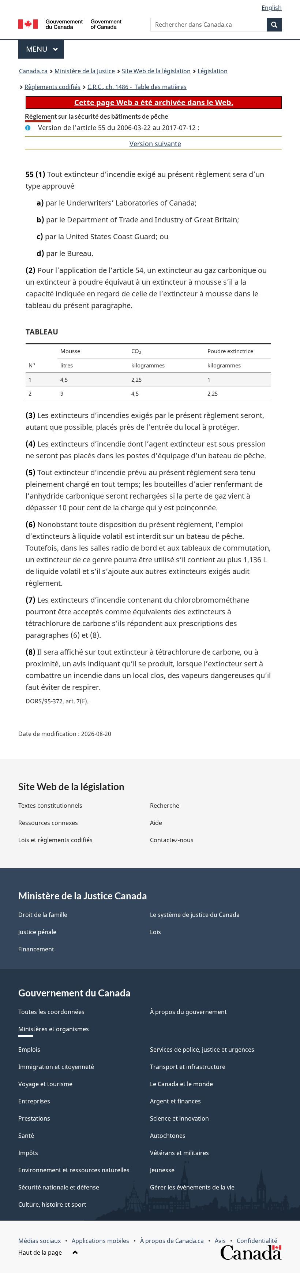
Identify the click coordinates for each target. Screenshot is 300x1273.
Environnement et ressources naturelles (74, 1170)
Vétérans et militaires (179, 1153)
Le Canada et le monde (181, 1084)
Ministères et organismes (53, 1029)
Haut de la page (40, 1252)
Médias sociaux (39, 1241)
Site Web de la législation (156, 71)
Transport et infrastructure (187, 1067)
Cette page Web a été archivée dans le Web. (153, 102)
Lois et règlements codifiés (55, 840)
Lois (155, 932)
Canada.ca (33, 71)
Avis (220, 1241)
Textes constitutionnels (50, 806)
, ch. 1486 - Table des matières (137, 87)
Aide (156, 823)
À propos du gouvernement (188, 1012)
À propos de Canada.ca (172, 1241)
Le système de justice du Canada (195, 915)
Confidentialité (257, 1241)
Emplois (29, 1050)
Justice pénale (37, 932)
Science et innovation (179, 1118)
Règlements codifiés (52, 87)
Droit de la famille (42, 915)
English (272, 8)
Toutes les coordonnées (51, 1012)
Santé (26, 1136)
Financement (36, 949)
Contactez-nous (172, 840)
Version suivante (155, 143)
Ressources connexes (48, 823)
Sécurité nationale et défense (58, 1187)
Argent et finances (175, 1101)
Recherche (164, 806)
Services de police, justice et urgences (202, 1050)
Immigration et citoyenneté (56, 1067)
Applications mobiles (100, 1241)
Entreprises (34, 1101)
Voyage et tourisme (45, 1084)
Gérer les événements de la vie (192, 1187)
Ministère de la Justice (85, 71)
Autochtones (167, 1136)
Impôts (28, 1153)
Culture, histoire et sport (52, 1204)
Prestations (34, 1118)
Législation (213, 71)
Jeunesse (162, 1170)
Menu (45, 49)
